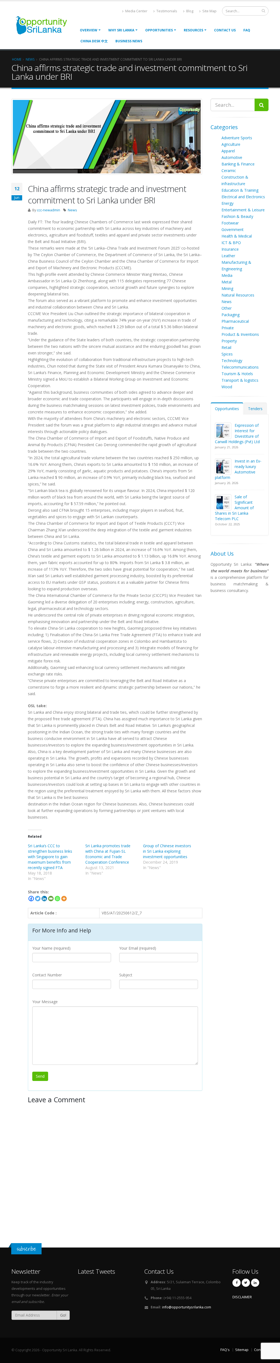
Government (232, 229)
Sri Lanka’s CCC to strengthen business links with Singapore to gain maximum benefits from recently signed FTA (50, 856)
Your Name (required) (51, 948)
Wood (226, 386)
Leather (228, 255)
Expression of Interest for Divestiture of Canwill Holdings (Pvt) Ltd (237, 433)
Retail (226, 347)
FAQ (246, 30)
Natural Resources (237, 295)
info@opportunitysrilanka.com (186, 1307)
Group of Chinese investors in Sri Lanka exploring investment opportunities (167, 851)
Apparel (228, 150)
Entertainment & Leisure (243, 209)
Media (226, 275)
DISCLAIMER (242, 1297)
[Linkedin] (44, 898)
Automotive (231, 157)
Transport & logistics (239, 380)
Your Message (45, 1001)
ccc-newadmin (48, 210)
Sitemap (242, 1349)
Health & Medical (236, 236)
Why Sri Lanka (121, 30)
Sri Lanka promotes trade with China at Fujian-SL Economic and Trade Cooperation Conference (107, 854)
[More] (64, 898)
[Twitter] (37, 898)
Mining (227, 288)
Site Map (209, 11)
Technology (231, 360)
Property (229, 340)
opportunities (159, 30)
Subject (125, 974)
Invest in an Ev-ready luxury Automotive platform (238, 469)
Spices (227, 354)
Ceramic (228, 170)
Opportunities (227, 408)
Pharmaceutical (235, 321)
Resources (193, 30)
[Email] (51, 898)
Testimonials (166, 11)
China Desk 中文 (94, 41)
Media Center (135, 11)
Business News (128, 41)
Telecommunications (240, 367)
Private (227, 327)
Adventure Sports (236, 137)
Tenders (255, 408)
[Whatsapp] (57, 898)
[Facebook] (31, 898)
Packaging (230, 314)
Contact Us (225, 30)
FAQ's (225, 1349)
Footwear (230, 223)
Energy (227, 203)
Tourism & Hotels (237, 373)
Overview (88, 30)
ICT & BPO (231, 242)
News (72, 210)
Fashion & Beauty (237, 216)
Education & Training (239, 190)
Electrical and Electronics (243, 196)
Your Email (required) (137, 948)
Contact (260, 1349)
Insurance (230, 249)
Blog (189, 11)
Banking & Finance (238, 164)
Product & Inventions (240, 334)
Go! (63, 1315)
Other (226, 308)
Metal (226, 282)
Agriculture (230, 144)
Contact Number (47, 974)
